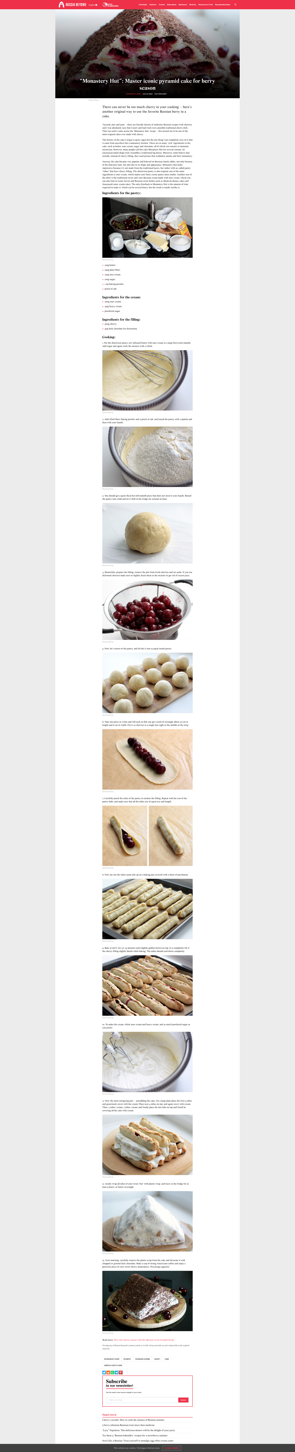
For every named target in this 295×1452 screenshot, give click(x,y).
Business (183, 4)
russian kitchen (111, 1359)
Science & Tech (205, 4)
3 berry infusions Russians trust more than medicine (128, 1425)
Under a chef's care (113, 1365)
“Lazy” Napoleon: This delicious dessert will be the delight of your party (138, 1430)
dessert (127, 1359)
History (192, 4)
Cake (167, 1359)
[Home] (61, 5)
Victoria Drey (161, 94)
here (143, 1448)
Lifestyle (143, 4)
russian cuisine (142, 1359)
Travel (162, 4)
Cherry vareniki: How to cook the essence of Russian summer (133, 1420)
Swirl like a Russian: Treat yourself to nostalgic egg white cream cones (137, 1441)
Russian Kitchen (222, 4)
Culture (152, 4)
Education (171, 4)
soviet (157, 1359)
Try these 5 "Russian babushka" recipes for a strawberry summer (135, 1435)
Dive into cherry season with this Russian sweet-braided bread (144, 1340)
